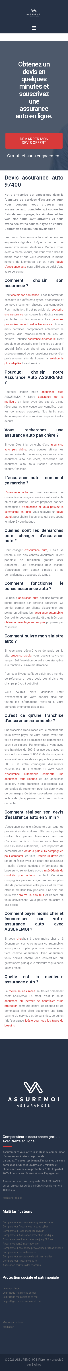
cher (19, 938)
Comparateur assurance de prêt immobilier (27, 1256)
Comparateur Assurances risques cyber (25, 1226)
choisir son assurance (25, 295)
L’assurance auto (16, 492)
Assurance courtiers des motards (22, 1265)
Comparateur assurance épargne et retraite (28, 1222)
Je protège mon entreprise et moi (22, 1301)
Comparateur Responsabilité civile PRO (25, 1230)
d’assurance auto (35, 550)
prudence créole (21, 655)
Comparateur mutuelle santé (19, 1252)
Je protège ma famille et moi (19, 1292)
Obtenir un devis (47, 856)
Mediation (8, 1326)
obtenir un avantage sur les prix (25, 622)
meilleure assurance (22, 991)
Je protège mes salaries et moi (20, 1296)
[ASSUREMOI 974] (34, 12)
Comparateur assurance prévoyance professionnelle (33, 1248)
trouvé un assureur (31, 895)
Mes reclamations (13, 1322)
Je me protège (11, 1288)
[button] (34, 141)
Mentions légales (12, 1197)
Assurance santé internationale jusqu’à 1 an (28, 1239)
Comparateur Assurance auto (20, 1260)
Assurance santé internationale (21, 1243)
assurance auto (52, 392)
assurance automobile (42, 339)
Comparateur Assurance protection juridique (28, 1235)
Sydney (36, 1364)
